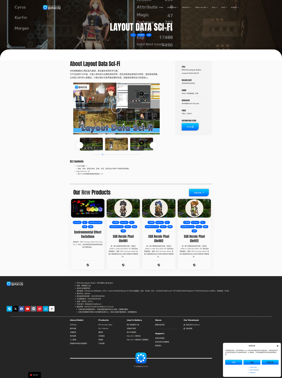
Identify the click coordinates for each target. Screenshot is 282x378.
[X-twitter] (15, 309)
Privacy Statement (254, 370)
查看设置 (270, 362)
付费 (148, 35)
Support (159, 333)
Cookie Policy (253, 367)
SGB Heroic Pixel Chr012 (194, 238)
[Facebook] (21, 309)
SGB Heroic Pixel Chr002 (158, 238)
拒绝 (252, 362)
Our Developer (191, 320)
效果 (84, 226)
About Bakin (76, 320)
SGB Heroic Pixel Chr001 (123, 238)
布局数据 (141, 35)
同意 (233, 362)
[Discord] (33, 309)
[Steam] (9, 309)
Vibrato (128, 226)
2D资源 (115, 222)
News (158, 320)
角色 (134, 226)
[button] (277, 346)
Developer (77, 222)
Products (103, 320)
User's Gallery (134, 320)
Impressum (252, 372)
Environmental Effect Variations (87, 234)
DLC (133, 35)
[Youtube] (27, 309)
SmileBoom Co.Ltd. (95, 222)
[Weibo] (39, 309)
